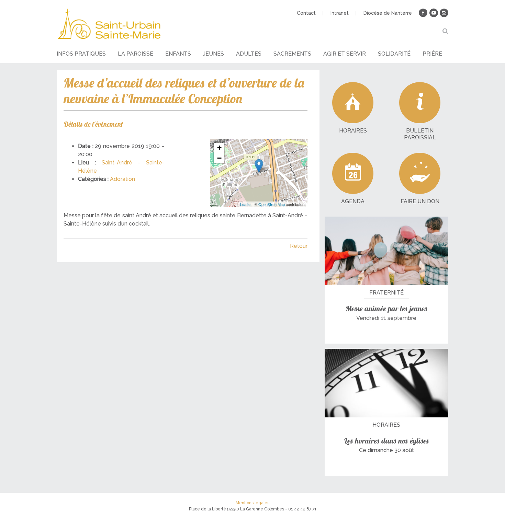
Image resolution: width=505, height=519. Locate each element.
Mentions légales (252, 502)
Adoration (122, 179)
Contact (306, 13)
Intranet (339, 13)
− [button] (219, 158)
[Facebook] (423, 13)
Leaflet (245, 204)
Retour (298, 246)
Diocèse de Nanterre (387, 13)
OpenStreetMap (271, 204)
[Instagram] (443, 13)
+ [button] (219, 147)
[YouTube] (433, 13)
